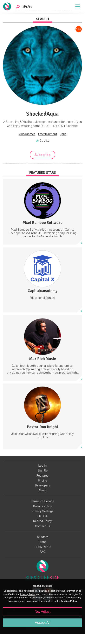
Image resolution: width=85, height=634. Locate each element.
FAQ (42, 552)
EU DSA (43, 516)
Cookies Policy (68, 601)
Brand (42, 542)
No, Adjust (43, 612)
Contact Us (42, 526)
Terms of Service (42, 501)
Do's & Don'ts (42, 547)
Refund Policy (42, 521)
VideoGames (27, 134)
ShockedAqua (42, 113)
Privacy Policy (42, 506)
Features (42, 475)
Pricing (42, 480)
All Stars (42, 537)
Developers (42, 485)
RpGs (63, 134)
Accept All (42, 623)
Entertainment (47, 134)
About (42, 490)
